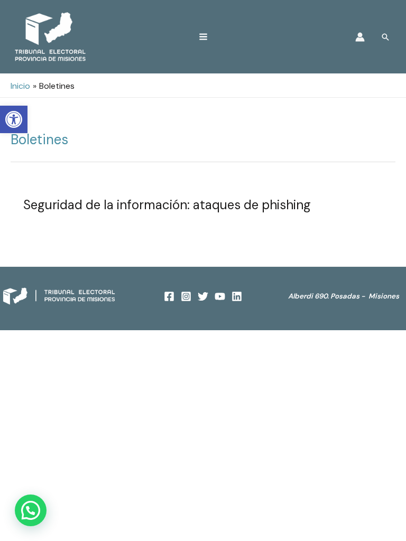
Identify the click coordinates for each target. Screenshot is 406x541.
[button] (31, 510)
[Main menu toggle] (203, 37)
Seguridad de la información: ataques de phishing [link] (167, 205)
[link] (13, 119)
